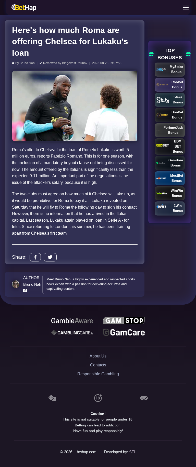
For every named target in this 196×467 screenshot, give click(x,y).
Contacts (98, 365)
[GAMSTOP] (123, 321)
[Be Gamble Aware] (72, 321)
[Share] (35, 257)
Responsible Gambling (98, 374)
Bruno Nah (27, 63)
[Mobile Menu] (186, 8)
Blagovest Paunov (74, 63)
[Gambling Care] (72, 332)
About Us (98, 356)
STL (132, 452)
